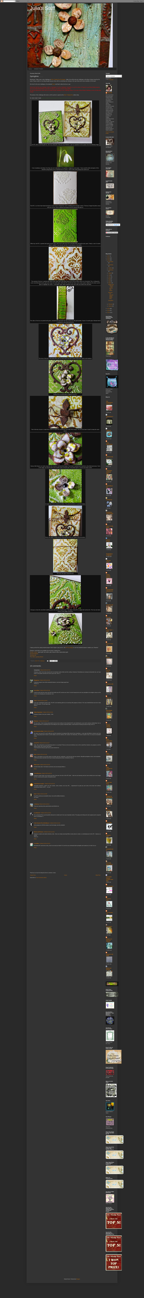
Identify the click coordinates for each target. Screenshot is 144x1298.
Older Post (98, 875)
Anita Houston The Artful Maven (41, 823)
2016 (108, 258)
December (110, 261)
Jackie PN (36, 742)
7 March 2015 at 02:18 (49, 783)
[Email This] (50, 661)
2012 (108, 312)
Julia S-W (109, 92)
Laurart (108, 657)
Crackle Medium (34, 653)
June (109, 277)
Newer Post (33, 875)
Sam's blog (108, 822)
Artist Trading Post (68, 95)
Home (30, 69)
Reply (35, 675)
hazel (35, 793)
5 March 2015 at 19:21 (48, 712)
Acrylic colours (34, 652)
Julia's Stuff (42, 8)
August (110, 273)
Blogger (78, 1279)
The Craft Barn (109, 886)
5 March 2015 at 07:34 (45, 670)
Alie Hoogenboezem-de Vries (109, 403)
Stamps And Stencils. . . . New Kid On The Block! (111, 287)
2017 (108, 256)
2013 (108, 310)
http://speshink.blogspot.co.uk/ (109, 591)
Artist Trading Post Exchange (58, 79)
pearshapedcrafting (38, 731)
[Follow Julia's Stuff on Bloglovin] (113, 225)
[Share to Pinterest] (57, 661)
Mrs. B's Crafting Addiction (108, 726)
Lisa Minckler (37, 812)
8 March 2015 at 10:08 (42, 793)
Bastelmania (109, 499)
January (110, 306)
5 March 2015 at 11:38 (45, 680)
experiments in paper (39, 783)
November (110, 264)
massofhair (36, 690)
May (109, 279)
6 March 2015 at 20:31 (45, 764)
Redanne (36, 721)
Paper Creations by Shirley (109, 769)
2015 (108, 260)
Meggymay (36, 680)
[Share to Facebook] (55, 661)
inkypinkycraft (109, 604)
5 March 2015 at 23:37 (49, 731)
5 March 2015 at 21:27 (44, 721)
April (109, 281)
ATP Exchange (69, 647)
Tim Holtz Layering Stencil (36, 656)
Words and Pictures (38, 831)
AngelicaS (108, 430)
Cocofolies (36, 843)
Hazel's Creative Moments (108, 576)
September (110, 270)
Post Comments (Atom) (41, 877)
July (109, 275)
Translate (111, 79)
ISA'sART (108, 617)
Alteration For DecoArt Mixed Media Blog (110, 295)
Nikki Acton (36, 764)
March (110, 282)
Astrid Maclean (37, 773)
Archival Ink (33, 655)
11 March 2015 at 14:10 (55, 823)
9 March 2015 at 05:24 (44, 804)
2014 (108, 308)
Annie (53, 84)
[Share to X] (53, 661)
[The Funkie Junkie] (114, 1063)
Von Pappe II (109, 926)
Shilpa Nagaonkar (38, 712)
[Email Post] (48, 660)
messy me (108, 698)
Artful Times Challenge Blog (109, 472)
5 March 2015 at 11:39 (45, 690)
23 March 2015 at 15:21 (45, 843)
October (110, 268)
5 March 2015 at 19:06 (42, 700)
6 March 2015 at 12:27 (44, 742)
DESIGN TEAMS (38, 69)
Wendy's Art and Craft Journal (109, 940)
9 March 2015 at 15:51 (46, 812)
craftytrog (36, 804)
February (110, 304)
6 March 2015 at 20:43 (47, 773)
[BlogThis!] (52, 661)
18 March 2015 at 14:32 (49, 831)
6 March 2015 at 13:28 (42, 754)
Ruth (35, 754)
